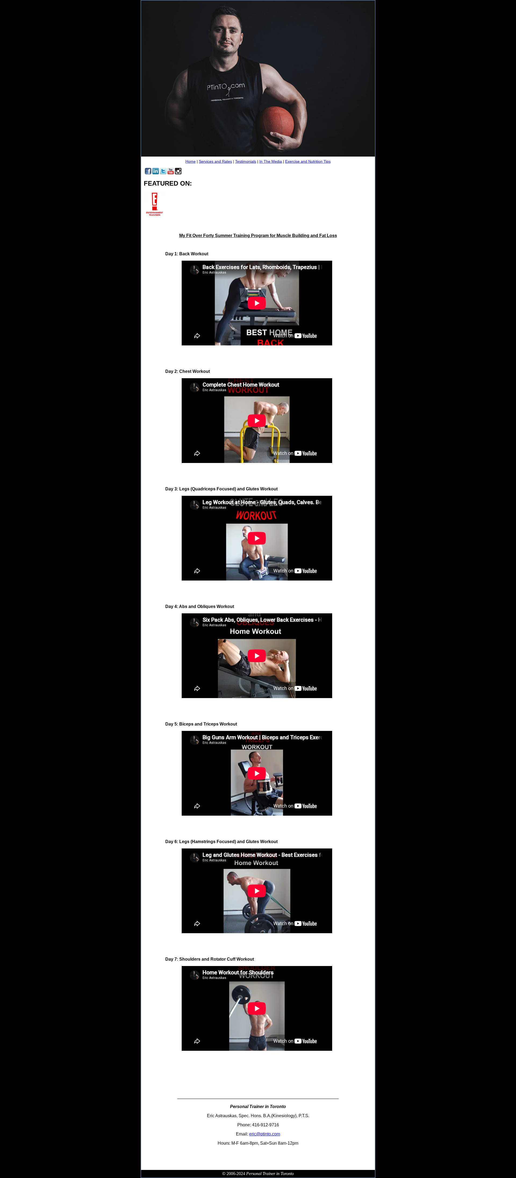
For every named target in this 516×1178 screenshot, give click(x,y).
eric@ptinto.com (264, 1134)
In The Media (270, 161)
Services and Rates (215, 161)
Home (190, 161)
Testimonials (245, 161)
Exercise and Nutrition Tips (308, 161)
